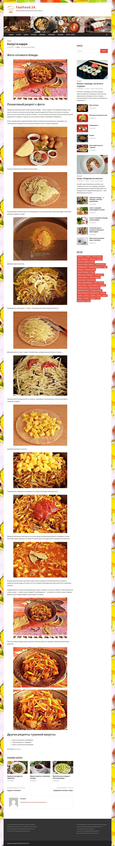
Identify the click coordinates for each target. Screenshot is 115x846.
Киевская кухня (100, 264)
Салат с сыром (82, 285)
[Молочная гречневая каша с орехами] (82, 244)
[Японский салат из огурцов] (82, 151)
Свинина (102, 285)
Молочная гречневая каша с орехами (96, 239)
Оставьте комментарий (27, 47)
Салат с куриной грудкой (85, 282)
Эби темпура (93, 105)
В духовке (80, 256)
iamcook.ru (17, 749)
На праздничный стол (95, 267)
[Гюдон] (82, 141)
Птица (92, 272)
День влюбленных (83, 259)
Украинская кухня (94, 287)
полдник (92, 298)
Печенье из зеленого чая (98, 115)
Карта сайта (70, 34)
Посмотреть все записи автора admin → (34, 802)
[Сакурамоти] (82, 131)
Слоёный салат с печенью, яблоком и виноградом (96, 230)
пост (98, 298)
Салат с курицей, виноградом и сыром (97, 209)
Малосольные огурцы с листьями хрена (61, 777)
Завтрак (99, 259)
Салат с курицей (98, 282)
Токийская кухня (82, 287)
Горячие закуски (97, 256)
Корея (26, 34)
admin (18, 47)
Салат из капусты (83, 277)
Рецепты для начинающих (85, 274)
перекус (80, 298)
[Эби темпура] (82, 111)
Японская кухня (94, 293)
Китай (18, 34)
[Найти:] (92, 51)
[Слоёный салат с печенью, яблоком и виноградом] (82, 234)
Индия (11, 34)
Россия (33, 34)
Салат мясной (91, 280)
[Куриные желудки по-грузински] (17, 774)
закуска (104, 295)
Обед (105, 267)
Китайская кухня (82, 267)
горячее (93, 295)
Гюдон (91, 135)
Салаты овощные (93, 285)
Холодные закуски (96, 290)
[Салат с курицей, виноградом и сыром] (82, 214)
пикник (86, 298)
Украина (42, 34)
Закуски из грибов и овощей (86, 261)
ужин (88, 300)
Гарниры (87, 256)
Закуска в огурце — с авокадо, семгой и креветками (96, 199)
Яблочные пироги (83, 293)
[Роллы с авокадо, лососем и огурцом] (92, 79)
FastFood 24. (26, 7)
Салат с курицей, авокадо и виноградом (98, 219)
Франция (51, 34)
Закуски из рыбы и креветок (86, 264)
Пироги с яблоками (83, 272)
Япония (60, 34)
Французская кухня (83, 290)
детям (99, 295)
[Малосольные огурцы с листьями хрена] (63, 774)
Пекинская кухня (90, 269)
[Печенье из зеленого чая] (82, 121)
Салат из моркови (94, 277)
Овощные (80, 269)
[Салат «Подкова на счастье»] (92, 174)
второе (80, 295)
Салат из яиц (81, 280)
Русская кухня (99, 274)
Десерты (92, 259)
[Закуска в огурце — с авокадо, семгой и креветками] (82, 204)
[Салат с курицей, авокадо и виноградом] (82, 224)
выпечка (86, 295)
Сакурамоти (93, 125)
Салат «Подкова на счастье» (90, 178)
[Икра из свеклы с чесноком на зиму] (40, 774)
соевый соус (81, 300)
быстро (103, 293)
